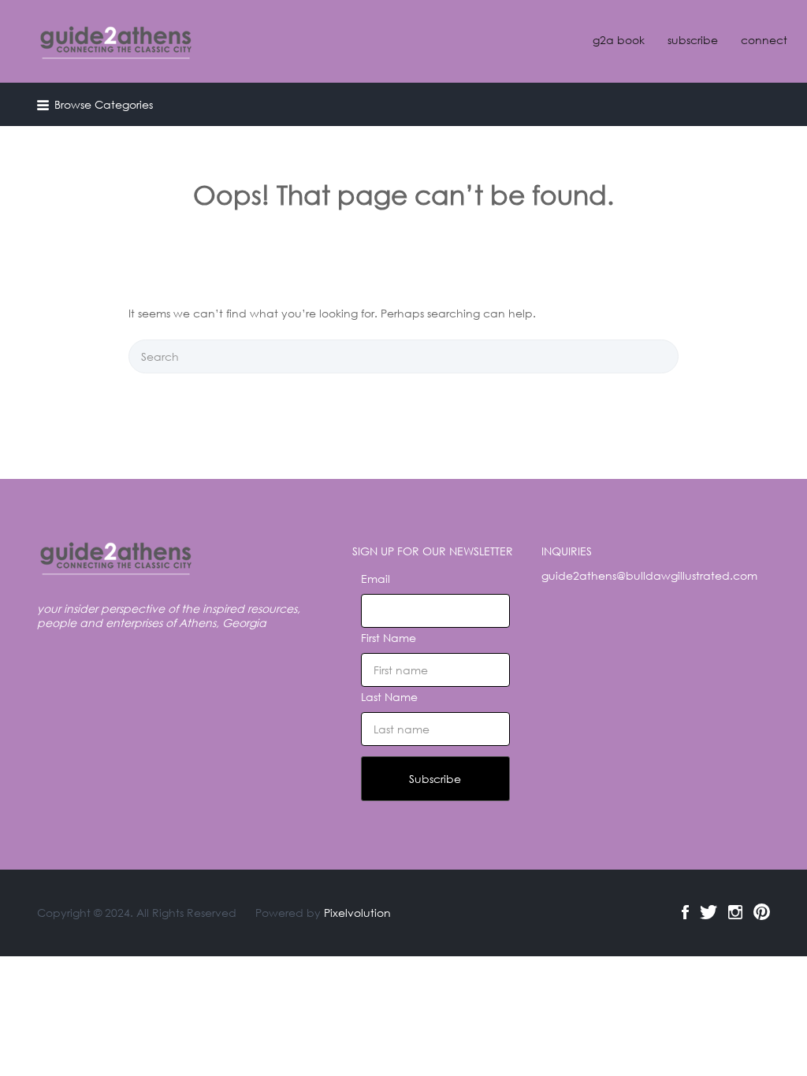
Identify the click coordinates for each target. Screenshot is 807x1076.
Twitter (708, 912)
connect (764, 39)
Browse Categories (103, 104)
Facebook (685, 912)
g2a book (619, 39)
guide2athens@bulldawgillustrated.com (649, 575)
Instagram (735, 912)
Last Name (389, 696)
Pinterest (761, 912)
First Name (388, 637)
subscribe (693, 39)
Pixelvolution (357, 912)
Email (375, 578)
